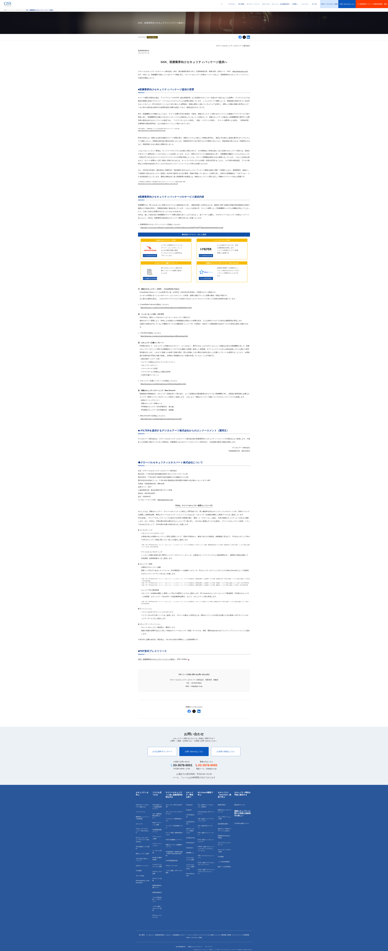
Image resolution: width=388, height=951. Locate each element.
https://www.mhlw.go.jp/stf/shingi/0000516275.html (152, 130)
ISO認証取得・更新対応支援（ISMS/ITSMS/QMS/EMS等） (174, 853)
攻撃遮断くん (190, 852)
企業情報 (223, 935)
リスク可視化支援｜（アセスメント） (157, 899)
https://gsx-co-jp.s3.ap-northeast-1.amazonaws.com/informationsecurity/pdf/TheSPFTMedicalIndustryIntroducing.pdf (181, 228)
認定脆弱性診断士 (223, 824)
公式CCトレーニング (142, 865)
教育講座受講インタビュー (163, 935)
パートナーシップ (237, 935)
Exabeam (189, 810)
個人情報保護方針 (181, 946)
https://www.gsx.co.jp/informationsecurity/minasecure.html (161, 419)
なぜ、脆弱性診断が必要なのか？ (157, 816)
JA (313, 4)
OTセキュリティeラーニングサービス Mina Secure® (142, 839)
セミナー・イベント (253, 4)
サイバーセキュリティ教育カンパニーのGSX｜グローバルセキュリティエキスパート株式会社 (221, 949)
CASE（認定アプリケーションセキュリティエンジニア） (206, 871)
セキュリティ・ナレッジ (270, 4)
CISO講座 (139, 870)
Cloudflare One (190, 838)
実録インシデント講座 (142, 853)
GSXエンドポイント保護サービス (190, 830)
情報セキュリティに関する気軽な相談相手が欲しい (242, 813)
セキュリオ (139, 824)
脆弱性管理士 (222, 805)
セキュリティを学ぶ (142, 793)
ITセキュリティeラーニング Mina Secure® (142, 830)
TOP (5, 10)
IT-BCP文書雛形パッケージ (174, 839)
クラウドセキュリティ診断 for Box (190, 866)
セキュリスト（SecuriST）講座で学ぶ (224, 794)
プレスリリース (19, 10)
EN (316, 4)
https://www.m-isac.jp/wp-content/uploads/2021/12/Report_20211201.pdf (158, 184)
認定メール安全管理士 (224, 866)
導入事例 (241, 4)
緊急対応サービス (239, 805)
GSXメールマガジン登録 (329, 4)
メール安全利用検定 (224, 861)
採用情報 (246, 935)
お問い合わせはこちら (347, 4)
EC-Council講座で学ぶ (205, 793)
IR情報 (294, 4)
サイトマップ (208, 946)
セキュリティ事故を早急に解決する (242, 793)
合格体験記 (176, 935)
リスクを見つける (157, 793)
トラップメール (140, 812)
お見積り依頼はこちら (226, 751)
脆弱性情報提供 (157, 892)
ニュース (304, 4)
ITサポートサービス (171, 865)
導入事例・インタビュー (146, 935)
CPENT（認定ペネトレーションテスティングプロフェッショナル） (206, 848)
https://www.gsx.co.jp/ (240, 71)
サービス (231, 4)
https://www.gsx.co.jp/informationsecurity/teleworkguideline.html (163, 384)
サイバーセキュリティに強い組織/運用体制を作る (174, 794)
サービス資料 (209, 935)
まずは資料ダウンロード (162, 751)
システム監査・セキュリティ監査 (157, 908)
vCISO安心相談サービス (241, 823)
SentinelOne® (190, 842)
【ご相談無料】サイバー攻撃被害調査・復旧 (372, 4)
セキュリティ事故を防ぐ (189, 794)
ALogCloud (189, 805)
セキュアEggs (140, 875)
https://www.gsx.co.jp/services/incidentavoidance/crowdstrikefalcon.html (166, 308)
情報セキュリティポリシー (195, 946)
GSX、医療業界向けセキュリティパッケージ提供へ (156, 659)
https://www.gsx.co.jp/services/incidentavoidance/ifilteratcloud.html (164, 336)
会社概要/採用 (284, 4)
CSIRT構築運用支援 (172, 860)
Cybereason (189, 848)
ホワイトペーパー (199, 935)
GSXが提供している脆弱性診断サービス (157, 807)
